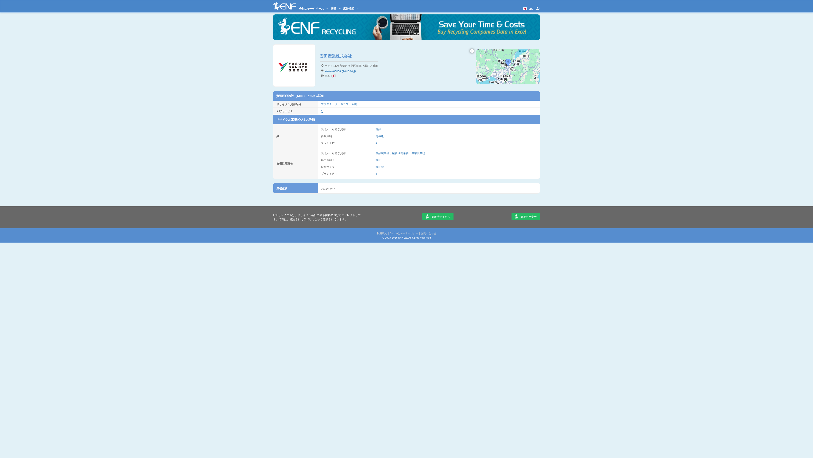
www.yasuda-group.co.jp (340, 71)
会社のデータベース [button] (312, 8)
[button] (527, 8)
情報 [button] (334, 8)
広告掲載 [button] (349, 8)
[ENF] (284, 5)
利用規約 (382, 233)
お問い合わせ (428, 233)
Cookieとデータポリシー (404, 233)
